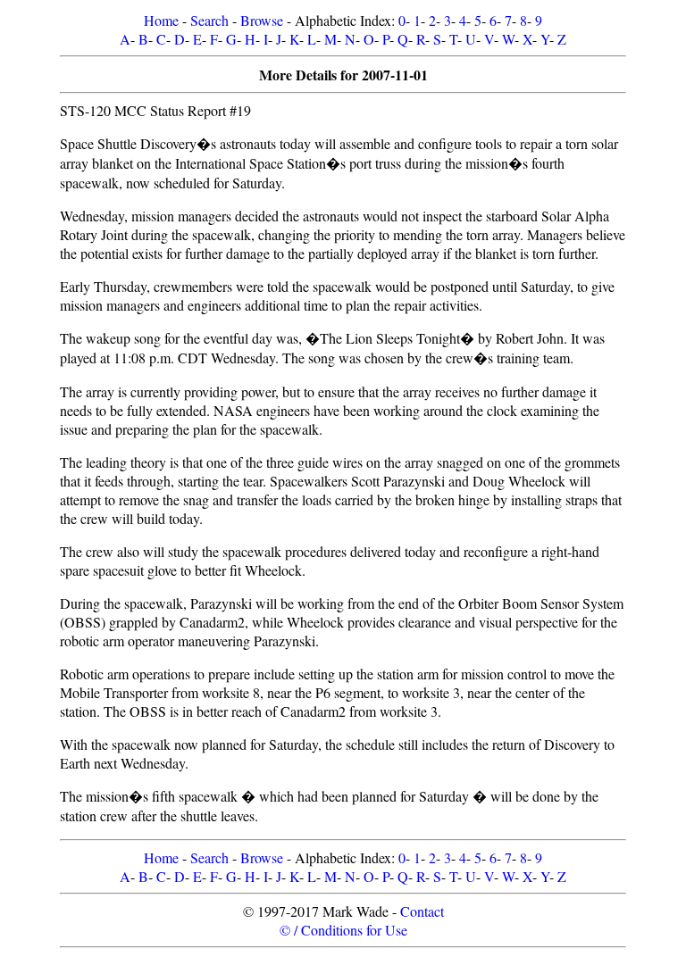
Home (161, 20)
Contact (422, 911)
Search (209, 20)
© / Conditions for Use (343, 929)
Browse (261, 20)
